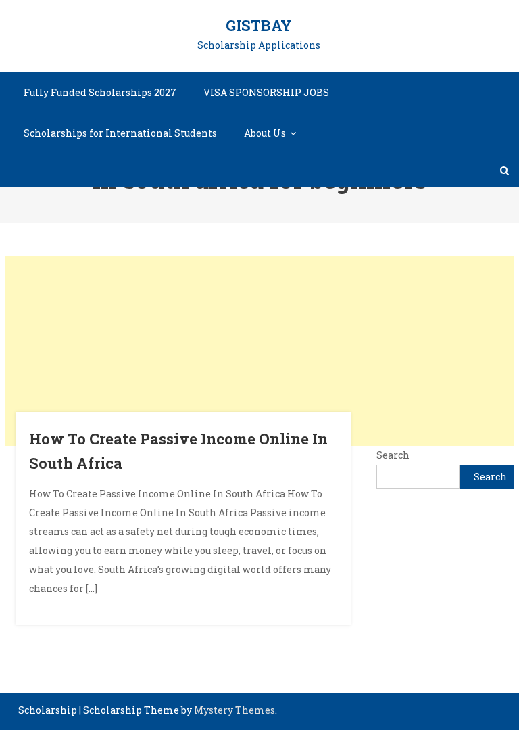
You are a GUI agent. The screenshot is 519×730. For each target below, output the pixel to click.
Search (393, 455)
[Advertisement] (259, 351)
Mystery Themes (234, 710)
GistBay (259, 25)
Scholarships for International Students (120, 133)
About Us (265, 133)
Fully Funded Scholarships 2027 (100, 92)
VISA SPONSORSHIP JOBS (266, 92)
